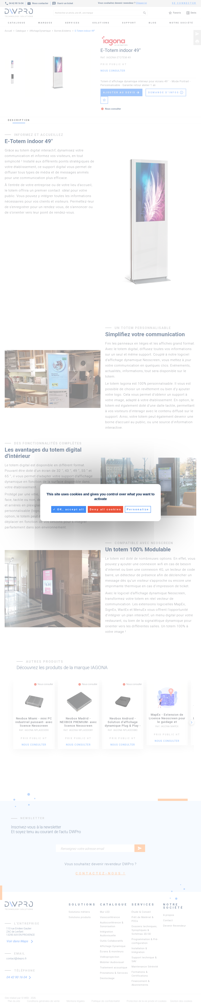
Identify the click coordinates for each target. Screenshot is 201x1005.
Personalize (138, 509)
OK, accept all (70, 509)
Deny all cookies (105, 509)
